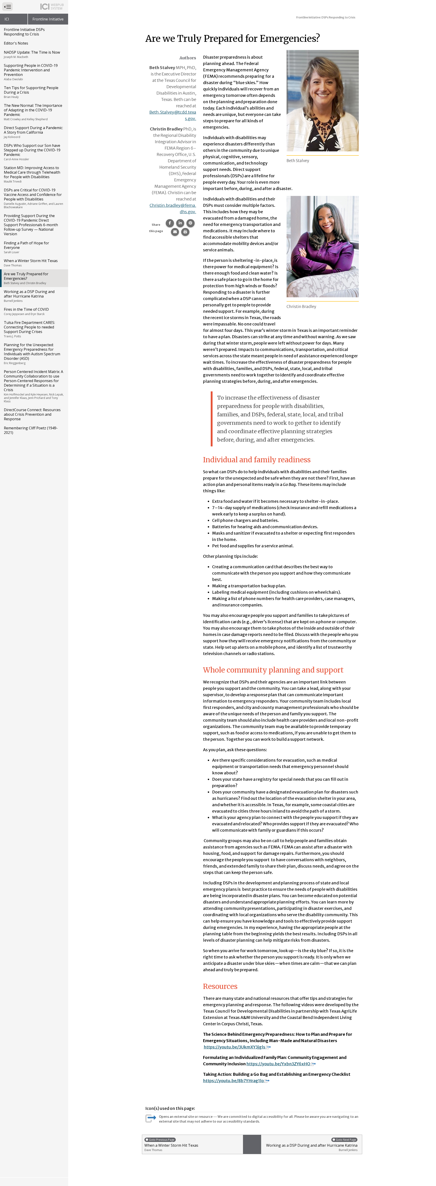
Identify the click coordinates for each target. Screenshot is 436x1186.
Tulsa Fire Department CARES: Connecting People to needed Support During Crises (29, 329)
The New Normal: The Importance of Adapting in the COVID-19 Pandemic (33, 112)
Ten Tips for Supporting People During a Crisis (31, 92)
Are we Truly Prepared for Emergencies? (26, 278)
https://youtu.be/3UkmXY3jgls (234, 1047)
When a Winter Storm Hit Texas (31, 262)
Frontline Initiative (48, 19)
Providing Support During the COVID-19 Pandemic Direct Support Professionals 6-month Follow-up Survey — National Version (31, 224)
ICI (7, 19)
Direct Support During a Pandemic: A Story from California (33, 132)
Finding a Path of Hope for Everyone (26, 247)
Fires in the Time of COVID (26, 311)
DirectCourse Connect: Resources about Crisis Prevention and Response (32, 414)
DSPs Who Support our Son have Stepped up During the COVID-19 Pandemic (32, 152)
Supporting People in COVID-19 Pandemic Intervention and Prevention (31, 72)
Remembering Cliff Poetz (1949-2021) (31, 430)
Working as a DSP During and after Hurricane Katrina (29, 296)
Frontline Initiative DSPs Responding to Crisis (24, 32)
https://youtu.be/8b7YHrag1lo (233, 1080)
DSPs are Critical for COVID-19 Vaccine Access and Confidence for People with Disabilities (33, 198)
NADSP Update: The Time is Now (32, 54)
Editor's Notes (16, 43)
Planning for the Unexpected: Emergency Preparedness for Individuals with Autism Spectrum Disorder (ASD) (32, 353)
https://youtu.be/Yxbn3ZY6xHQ (278, 1063)
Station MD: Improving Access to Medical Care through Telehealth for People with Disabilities (32, 174)
